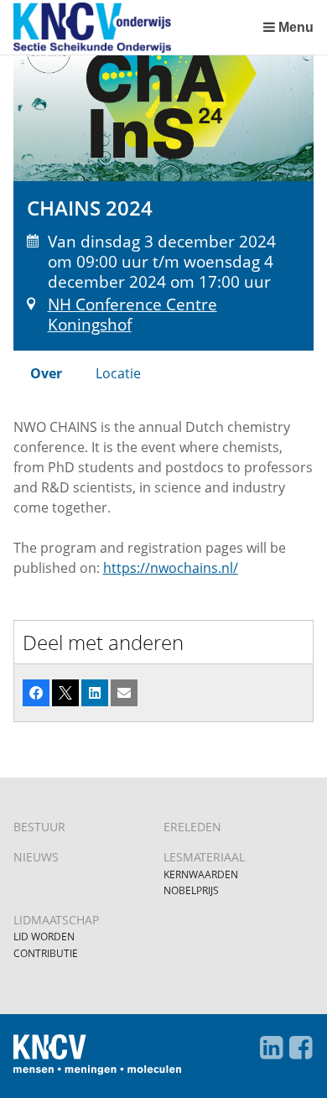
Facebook (300, 1047)
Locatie (118, 373)
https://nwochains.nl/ (170, 568)
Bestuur (39, 827)
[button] (36, 692)
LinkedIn (270, 1047)
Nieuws (36, 857)
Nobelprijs (191, 890)
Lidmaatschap (56, 920)
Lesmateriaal (204, 857)
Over (46, 373)
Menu (296, 27)
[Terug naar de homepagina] (134, 27)
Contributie (45, 953)
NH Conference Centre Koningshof (132, 314)
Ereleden (192, 827)
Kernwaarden (201, 874)
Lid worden (44, 936)
